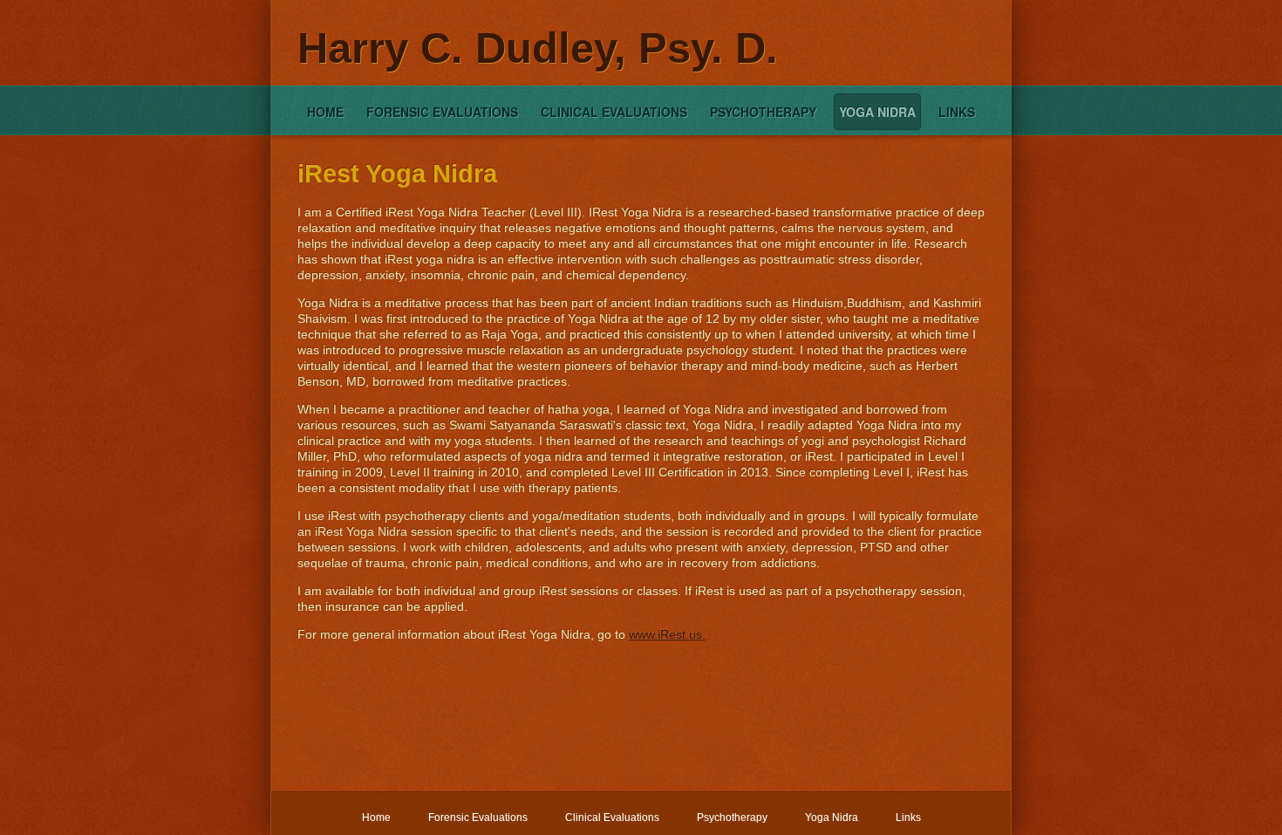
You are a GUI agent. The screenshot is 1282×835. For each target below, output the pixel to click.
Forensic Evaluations (442, 111)
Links (956, 111)
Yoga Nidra (877, 111)
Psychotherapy (763, 111)
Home (325, 111)
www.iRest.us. (667, 634)
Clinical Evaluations (614, 111)
